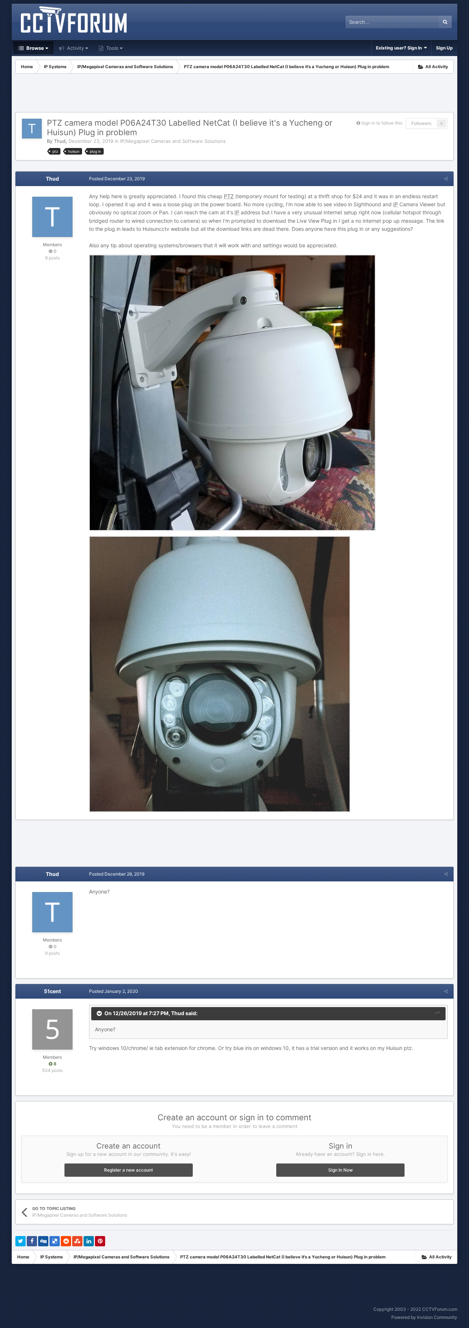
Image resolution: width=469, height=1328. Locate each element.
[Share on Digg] (43, 1241)
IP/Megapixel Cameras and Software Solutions (173, 141)
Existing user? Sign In (400, 48)
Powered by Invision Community (424, 1317)
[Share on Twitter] (20, 1241)
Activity (75, 48)
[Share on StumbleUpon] (77, 1241)
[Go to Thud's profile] (32, 128)
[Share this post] (446, 178)
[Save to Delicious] (54, 1241)
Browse (34, 48)
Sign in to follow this (381, 123)
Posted (117, 178)
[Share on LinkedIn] (89, 1241)
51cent (52, 991)
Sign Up (444, 48)
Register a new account (128, 1170)
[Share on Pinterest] (100, 1241)
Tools (111, 48)
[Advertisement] (234, 93)
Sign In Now (340, 1170)
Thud (60, 141)
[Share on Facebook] (32, 1241)
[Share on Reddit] (66, 1241)
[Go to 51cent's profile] (52, 1029)
